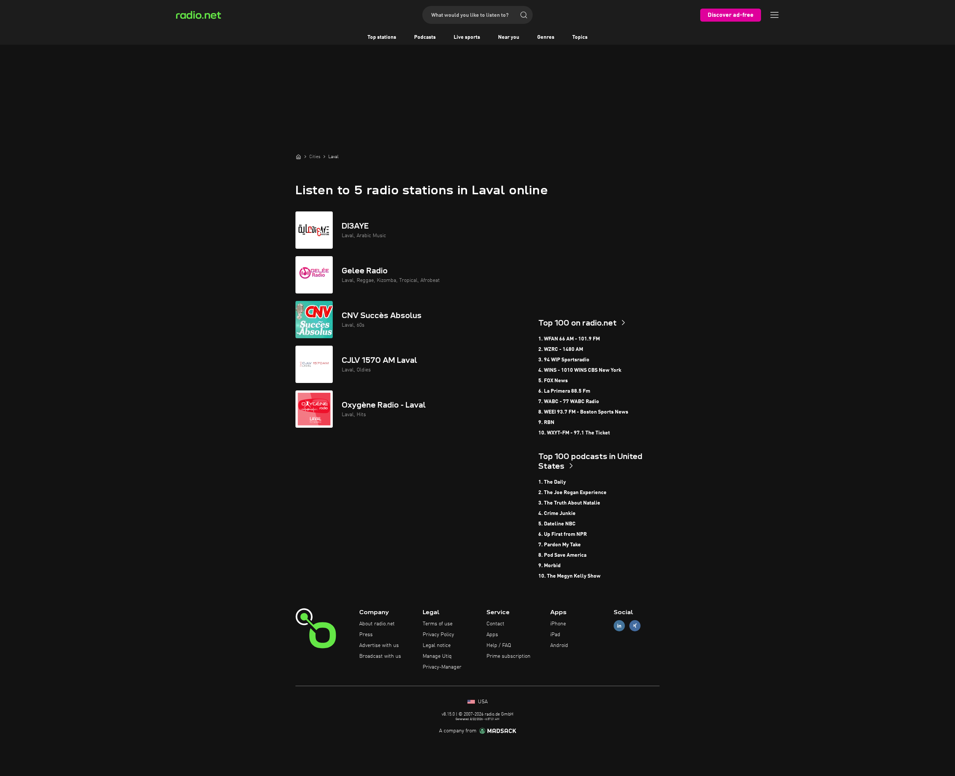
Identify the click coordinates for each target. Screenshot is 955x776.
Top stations (381, 37)
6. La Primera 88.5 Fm (564, 391)
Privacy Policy (438, 634)
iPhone (558, 623)
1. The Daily (552, 482)
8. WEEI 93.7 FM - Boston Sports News (583, 412)
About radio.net (377, 623)
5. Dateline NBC (557, 524)
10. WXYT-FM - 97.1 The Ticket (574, 433)
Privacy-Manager (442, 667)
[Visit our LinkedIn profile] (619, 626)
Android (559, 645)
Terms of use (438, 623)
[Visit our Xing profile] (635, 626)
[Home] (298, 157)
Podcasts (425, 37)
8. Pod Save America (562, 555)
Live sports (467, 37)
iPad (555, 634)
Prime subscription (508, 656)
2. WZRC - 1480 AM (560, 349)
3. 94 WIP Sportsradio (563, 359)
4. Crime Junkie (557, 513)
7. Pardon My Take (559, 544)
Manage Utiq (437, 656)
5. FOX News (553, 380)
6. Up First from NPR (562, 534)
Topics (580, 37)
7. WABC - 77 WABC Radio (568, 401)
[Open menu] (774, 14)
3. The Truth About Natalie (569, 503)
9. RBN (546, 422)
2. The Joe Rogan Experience (572, 492)
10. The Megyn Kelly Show (569, 576)
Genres (545, 37)
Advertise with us (379, 645)
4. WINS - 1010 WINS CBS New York (579, 370)
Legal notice (437, 645)
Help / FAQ (498, 645)
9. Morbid (549, 565)
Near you (508, 37)
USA (482, 701)
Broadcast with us (380, 656)
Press (366, 634)
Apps (492, 634)
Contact (495, 623)
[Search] (523, 14)
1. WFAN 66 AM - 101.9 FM (569, 339)
